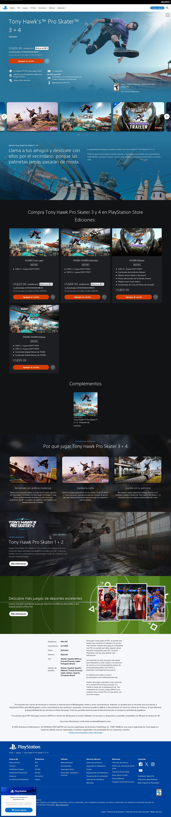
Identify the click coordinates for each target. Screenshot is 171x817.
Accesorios (42, 8)
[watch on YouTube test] (105, 128)
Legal (103, 812)
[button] (168, 15)
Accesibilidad (66, 766)
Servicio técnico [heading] (93, 759)
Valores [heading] (64, 759)
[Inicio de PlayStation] (5, 8)
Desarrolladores (118, 778)
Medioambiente (67, 763)
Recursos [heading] (116, 759)
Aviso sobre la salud (119, 775)
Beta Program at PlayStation (148, 783)
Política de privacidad (115, 812)
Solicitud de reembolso (95, 779)
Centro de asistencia (94, 763)
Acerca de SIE (14, 763)
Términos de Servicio (120, 763)
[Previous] (4, 116)
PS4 (36, 766)
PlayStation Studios (16, 769)
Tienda (12, 8)
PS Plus (33, 8)
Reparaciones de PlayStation (97, 773)
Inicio (11, 753)
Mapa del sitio (156, 812)
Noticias (51, 8)
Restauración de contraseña (97, 776)
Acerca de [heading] (13, 759)
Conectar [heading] (142, 759)
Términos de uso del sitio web (137, 812)
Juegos (25, 8)
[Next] (167, 116)
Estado (89, 769)
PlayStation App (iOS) (146, 776)
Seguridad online (67, 769)
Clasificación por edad (120, 772)
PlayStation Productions (18, 773)
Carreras (12, 766)
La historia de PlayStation (19, 779)
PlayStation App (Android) (147, 779)
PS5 (18, 8)
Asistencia (60, 8)
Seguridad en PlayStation (96, 766)
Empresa (12, 776)
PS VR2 (37, 769)
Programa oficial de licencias (123, 782)
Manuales (90, 783)
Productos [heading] (39, 759)
